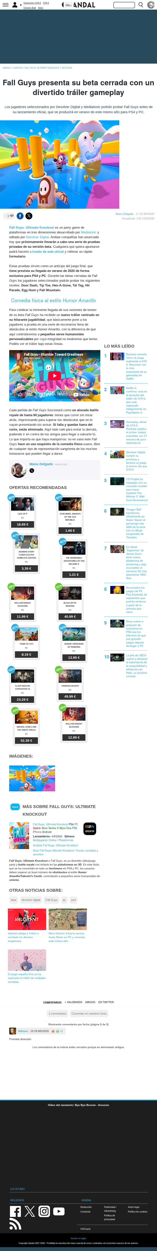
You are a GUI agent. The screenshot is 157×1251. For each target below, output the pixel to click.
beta (13, 900)
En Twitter (106, 1002)
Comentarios (52, 1002)
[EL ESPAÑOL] (151, 5)
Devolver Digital (37, 237)
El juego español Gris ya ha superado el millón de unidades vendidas (27, 978)
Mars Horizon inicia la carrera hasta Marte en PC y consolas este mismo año (67, 937)
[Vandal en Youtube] (59, 1211)
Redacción (86, 1207)
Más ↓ (69, 5)
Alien (40, 8)
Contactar (85, 1211)
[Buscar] (140, 5)
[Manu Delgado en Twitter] (31, 470)
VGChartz (85, 1229)
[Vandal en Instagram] (44, 1211)
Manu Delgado (124, 213)
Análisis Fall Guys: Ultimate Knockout (55, 845)
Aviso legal (133, 1207)
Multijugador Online (44, 840)
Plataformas (66, 840)
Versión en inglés (78, 1238)
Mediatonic (88, 232)
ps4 (73, 900)
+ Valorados (73, 1002)
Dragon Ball (30, 8)
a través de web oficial (47, 251)
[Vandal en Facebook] (15, 1211)
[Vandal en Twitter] (30, 1211)
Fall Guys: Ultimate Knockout (31, 227)
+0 (61, 1031)
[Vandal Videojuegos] (78, 4)
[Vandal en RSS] (15, 1223)
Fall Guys (52, 900)
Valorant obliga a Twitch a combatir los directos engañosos (23, 937)
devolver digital (31, 900)
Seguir (15, 807)
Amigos (90, 1002)
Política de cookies (137, 1211)
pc (64, 900)
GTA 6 (46, 3)
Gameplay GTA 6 (32, 3)
